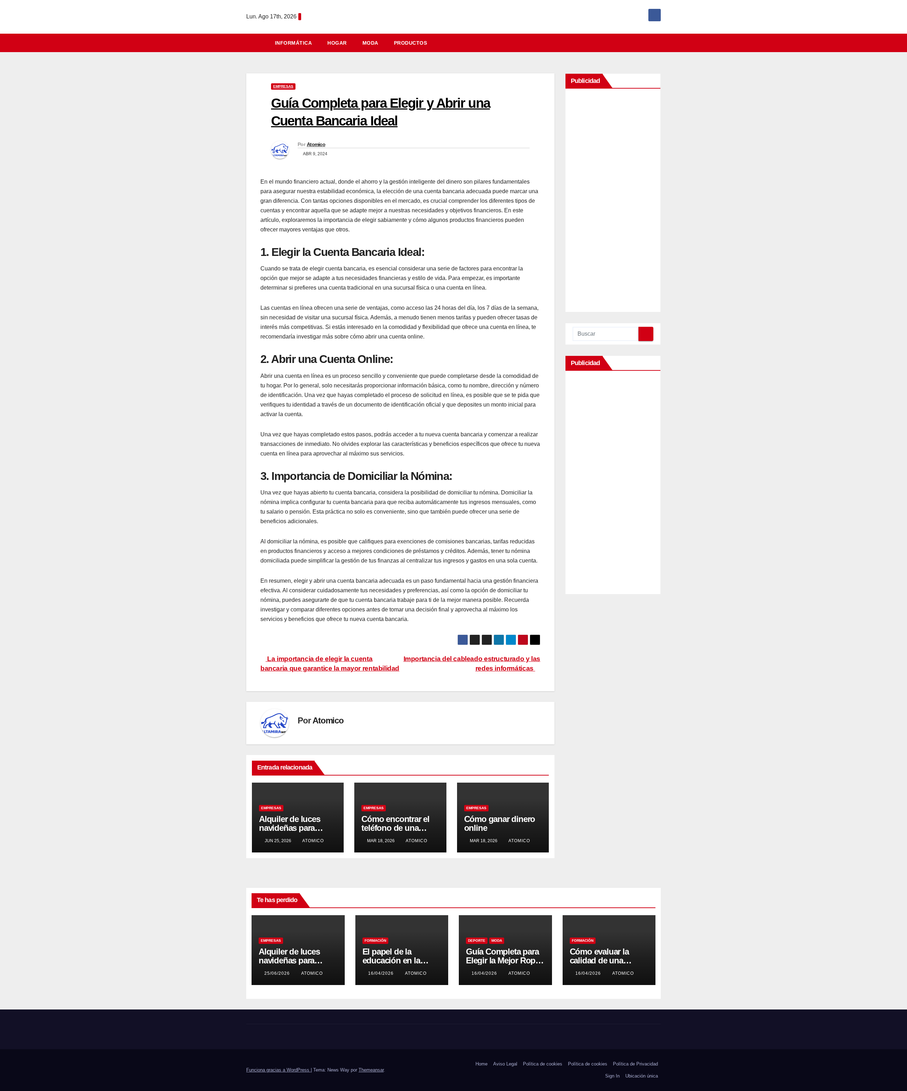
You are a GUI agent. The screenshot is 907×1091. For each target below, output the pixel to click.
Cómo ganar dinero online (499, 823)
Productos (410, 43)
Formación (375, 940)
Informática (293, 43)
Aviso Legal (505, 1064)
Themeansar (371, 1070)
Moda (370, 43)
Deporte (476, 940)
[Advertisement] (613, 202)
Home (481, 1064)
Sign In (612, 1076)
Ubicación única (641, 1076)
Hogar (337, 43)
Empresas (283, 86)
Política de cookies (542, 1064)
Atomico (316, 144)
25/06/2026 (277, 973)
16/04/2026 (381, 973)
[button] (659, 43)
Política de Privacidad (635, 1064)
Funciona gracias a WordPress (278, 1070)
